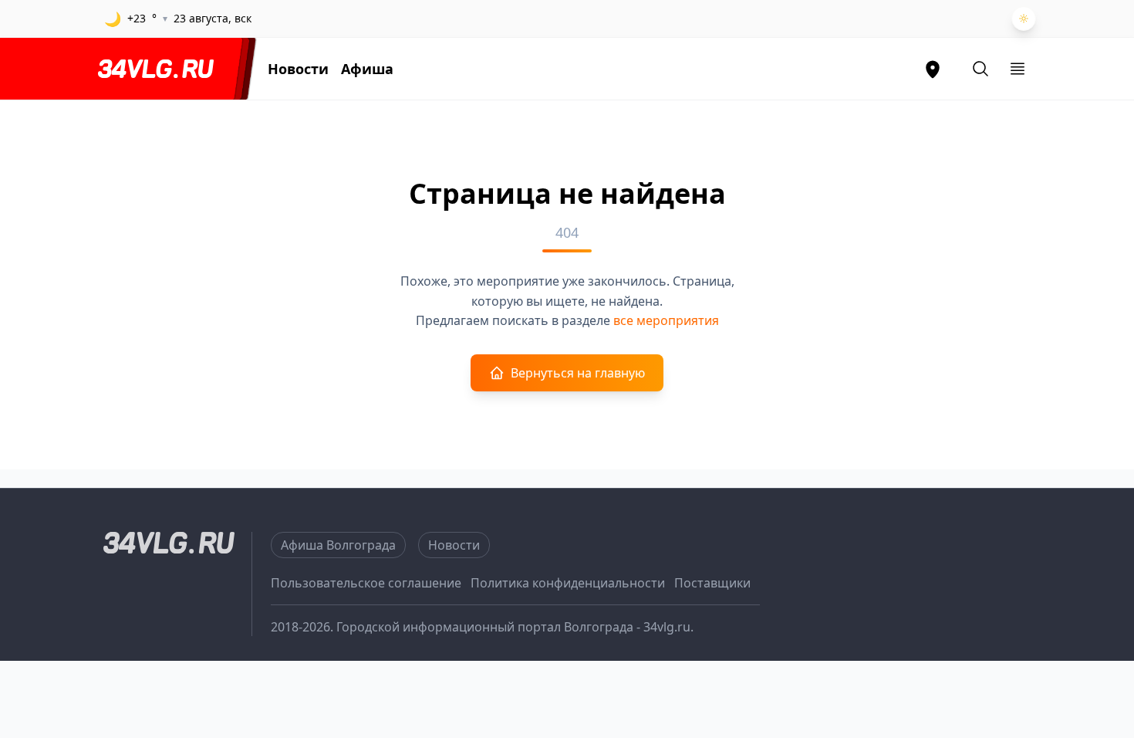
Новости (298, 68)
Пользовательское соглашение (366, 582)
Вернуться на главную (578, 372)
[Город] (932, 68)
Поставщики (712, 582)
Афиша (367, 68)
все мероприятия (666, 320)
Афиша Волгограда (338, 545)
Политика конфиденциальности (568, 582)
